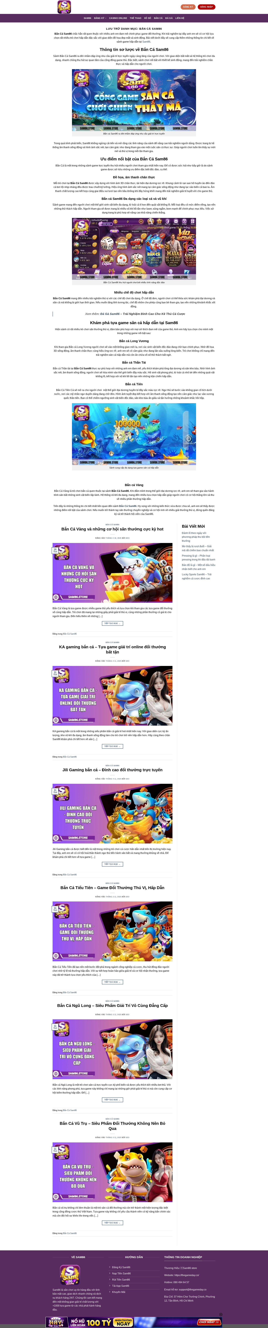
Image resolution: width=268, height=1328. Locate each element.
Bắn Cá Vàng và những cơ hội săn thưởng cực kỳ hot (112, 529)
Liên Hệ (179, 18)
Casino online (118, 18)
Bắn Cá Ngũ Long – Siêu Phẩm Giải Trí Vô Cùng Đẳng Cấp (112, 1005)
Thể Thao (135, 18)
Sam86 (87, 18)
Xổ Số (147, 18)
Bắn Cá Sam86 (112, 525)
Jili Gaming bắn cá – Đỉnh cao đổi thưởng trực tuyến (113, 770)
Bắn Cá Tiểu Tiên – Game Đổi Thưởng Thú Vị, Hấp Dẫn (112, 888)
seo (128, 538)
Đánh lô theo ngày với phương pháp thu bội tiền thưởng (196, 537)
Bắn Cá (158, 18)
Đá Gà (168, 18)
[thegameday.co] (68, 7)
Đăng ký (99, 18)
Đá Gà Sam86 (110, 313)
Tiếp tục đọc (112, 623)
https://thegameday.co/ (186, 1275)
